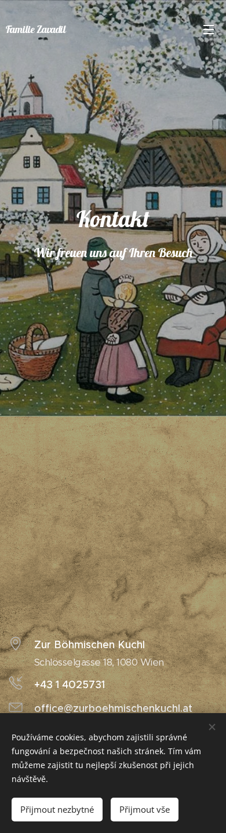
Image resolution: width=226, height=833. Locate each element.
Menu (208, 29)
